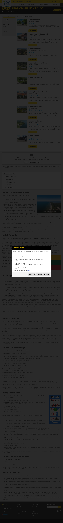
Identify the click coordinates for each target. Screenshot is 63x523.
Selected (39, 274)
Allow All (46, 274)
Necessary (32, 274)
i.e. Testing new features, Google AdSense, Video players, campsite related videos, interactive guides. (31, 267)
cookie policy (29, 270)
